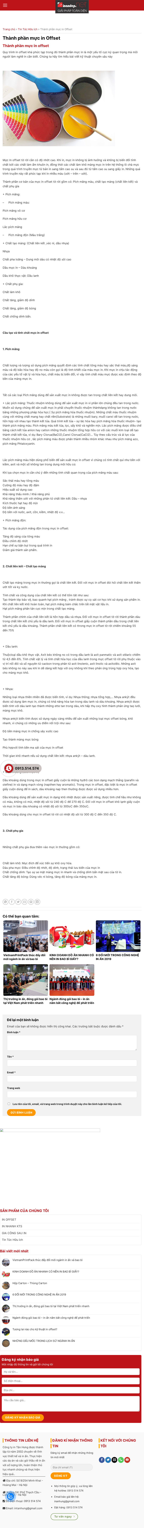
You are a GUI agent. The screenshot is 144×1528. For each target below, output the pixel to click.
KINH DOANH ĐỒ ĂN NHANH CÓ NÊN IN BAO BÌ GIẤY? (45, 1271)
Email (11, 1072)
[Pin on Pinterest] (31, 902)
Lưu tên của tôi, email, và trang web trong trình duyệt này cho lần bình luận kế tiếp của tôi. (67, 1103)
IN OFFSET (9, 1219)
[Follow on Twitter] (108, 1460)
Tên (10, 1056)
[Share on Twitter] (18, 902)
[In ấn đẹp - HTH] (72, 6)
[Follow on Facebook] (102, 1460)
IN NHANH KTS (12, 1226)
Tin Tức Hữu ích (27, 29)
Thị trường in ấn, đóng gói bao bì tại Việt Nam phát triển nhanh (50, 1306)
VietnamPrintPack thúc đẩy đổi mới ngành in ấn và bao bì (47, 1260)
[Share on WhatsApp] (5, 902)
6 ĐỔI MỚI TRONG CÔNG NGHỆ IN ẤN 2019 (39, 1294)
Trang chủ (9, 29)
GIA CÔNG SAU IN (14, 1233)
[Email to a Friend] (24, 902)
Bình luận (13, 1032)
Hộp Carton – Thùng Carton (29, 1283)
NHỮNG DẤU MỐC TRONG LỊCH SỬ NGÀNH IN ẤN (43, 1341)
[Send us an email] (114, 1460)
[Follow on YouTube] (127, 1460)
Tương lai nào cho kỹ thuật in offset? (34, 1329)
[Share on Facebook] (12, 902)
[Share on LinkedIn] (37, 902)
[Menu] (5, 5)
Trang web (13, 1088)
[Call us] (121, 1460)
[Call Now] (8, 768)
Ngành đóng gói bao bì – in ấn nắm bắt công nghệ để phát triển (51, 1317)
